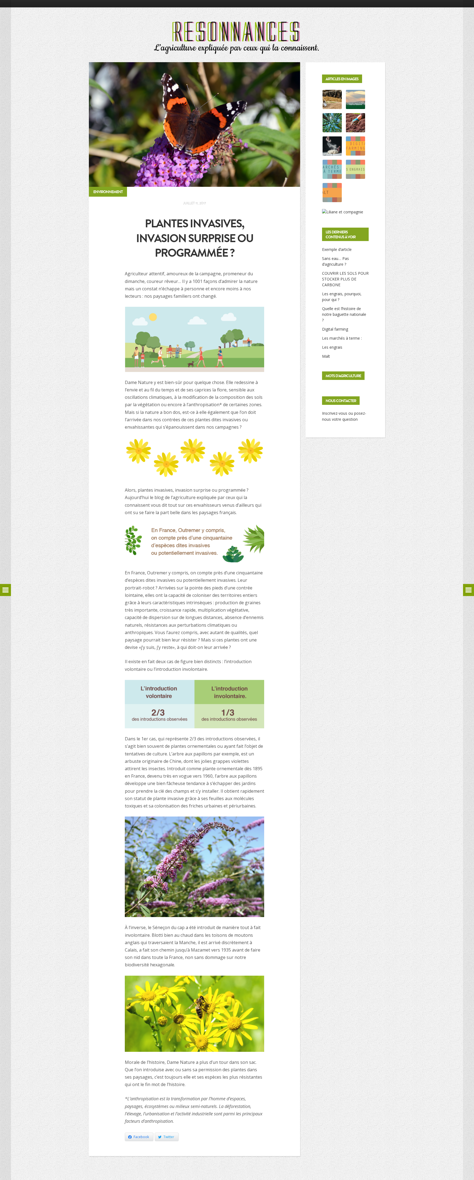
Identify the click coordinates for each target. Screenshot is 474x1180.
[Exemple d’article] (332, 105)
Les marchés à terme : (342, 338)
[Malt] (332, 199)
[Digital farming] (355, 152)
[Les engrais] (355, 175)
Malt (326, 356)
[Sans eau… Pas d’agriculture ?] (355, 105)
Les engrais (332, 347)
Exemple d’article (337, 249)
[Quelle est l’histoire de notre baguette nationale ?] (332, 152)
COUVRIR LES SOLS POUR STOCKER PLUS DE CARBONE (345, 279)
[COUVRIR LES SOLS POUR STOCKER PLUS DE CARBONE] (332, 129)
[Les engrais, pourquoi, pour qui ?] (355, 129)
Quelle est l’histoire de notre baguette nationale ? (344, 314)
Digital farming (335, 329)
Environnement (108, 192)
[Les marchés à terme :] (332, 175)
